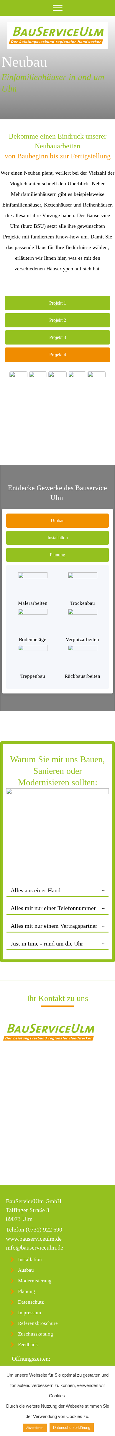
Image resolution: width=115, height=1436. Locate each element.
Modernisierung (35, 1281)
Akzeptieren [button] (34, 1427)
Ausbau (26, 1270)
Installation (30, 1259)
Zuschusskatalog (35, 1334)
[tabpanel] (18, 401)
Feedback (28, 1344)
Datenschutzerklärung (71, 1427)
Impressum (29, 1312)
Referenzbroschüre (38, 1323)
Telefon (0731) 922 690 (34, 1229)
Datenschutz (31, 1302)
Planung (26, 1291)
